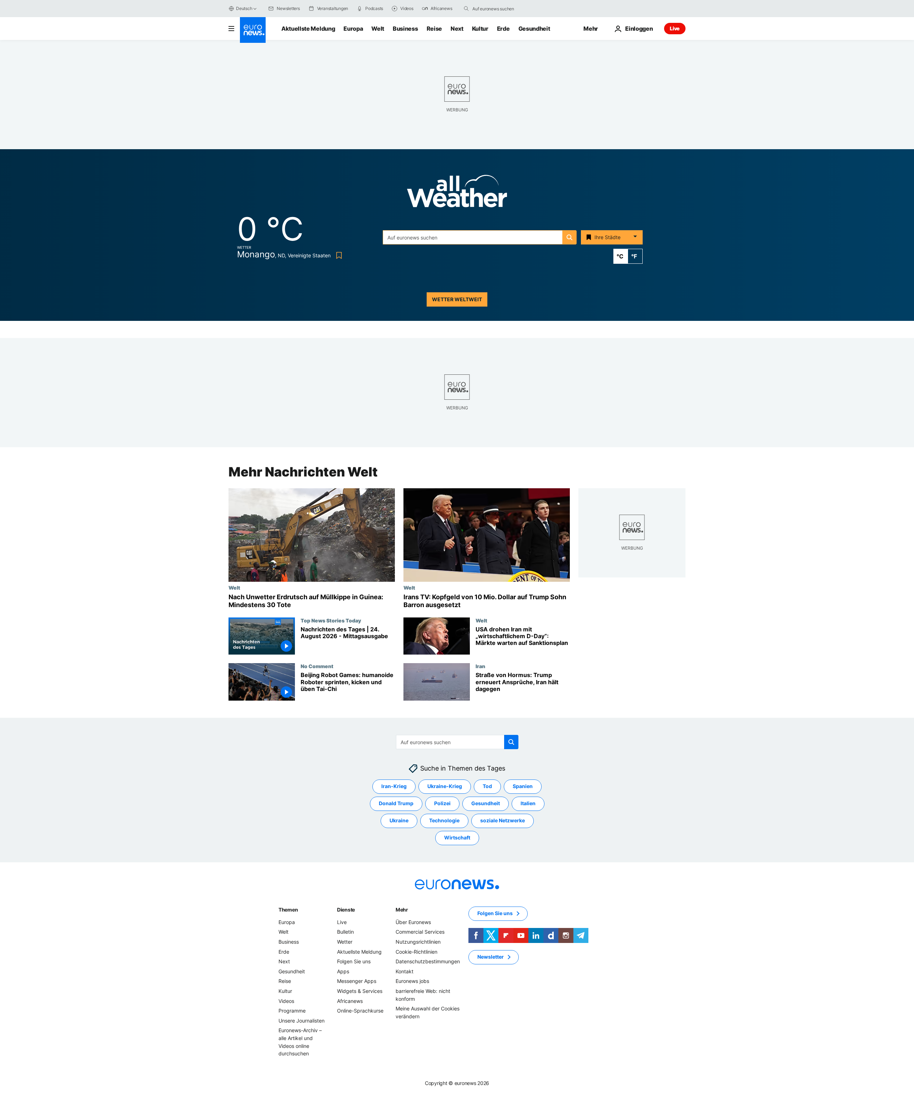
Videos (286, 1001)
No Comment (317, 666)
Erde (503, 28)
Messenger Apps (356, 981)
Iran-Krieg (394, 786)
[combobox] (502, 8)
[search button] (466, 8)
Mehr (402, 910)
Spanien (523, 786)
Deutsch (244, 8)
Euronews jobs (412, 981)
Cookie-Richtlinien (416, 952)
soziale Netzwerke (502, 821)
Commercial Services (420, 932)
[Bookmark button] (337, 255)
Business (405, 28)
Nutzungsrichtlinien (418, 942)
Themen (288, 910)
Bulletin (345, 932)
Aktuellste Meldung (308, 28)
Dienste (346, 910)
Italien (528, 804)
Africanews (350, 1001)
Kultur (480, 28)
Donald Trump (396, 804)
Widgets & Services (359, 991)
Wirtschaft (457, 838)
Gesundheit (534, 28)
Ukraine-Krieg (444, 786)
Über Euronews (413, 922)
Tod (487, 786)
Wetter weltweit (457, 299)
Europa (353, 28)
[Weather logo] (457, 193)
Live (675, 28)
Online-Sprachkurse (360, 1011)
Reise (434, 28)
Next (457, 28)
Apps (343, 971)
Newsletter (490, 957)
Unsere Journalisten (301, 1021)
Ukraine (399, 821)
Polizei (442, 804)
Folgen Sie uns (354, 961)
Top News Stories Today (331, 620)
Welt (377, 28)
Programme (292, 1011)
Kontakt (404, 971)
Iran (480, 666)
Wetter (344, 942)
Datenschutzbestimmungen (428, 961)
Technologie (444, 821)
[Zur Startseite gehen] (253, 30)
